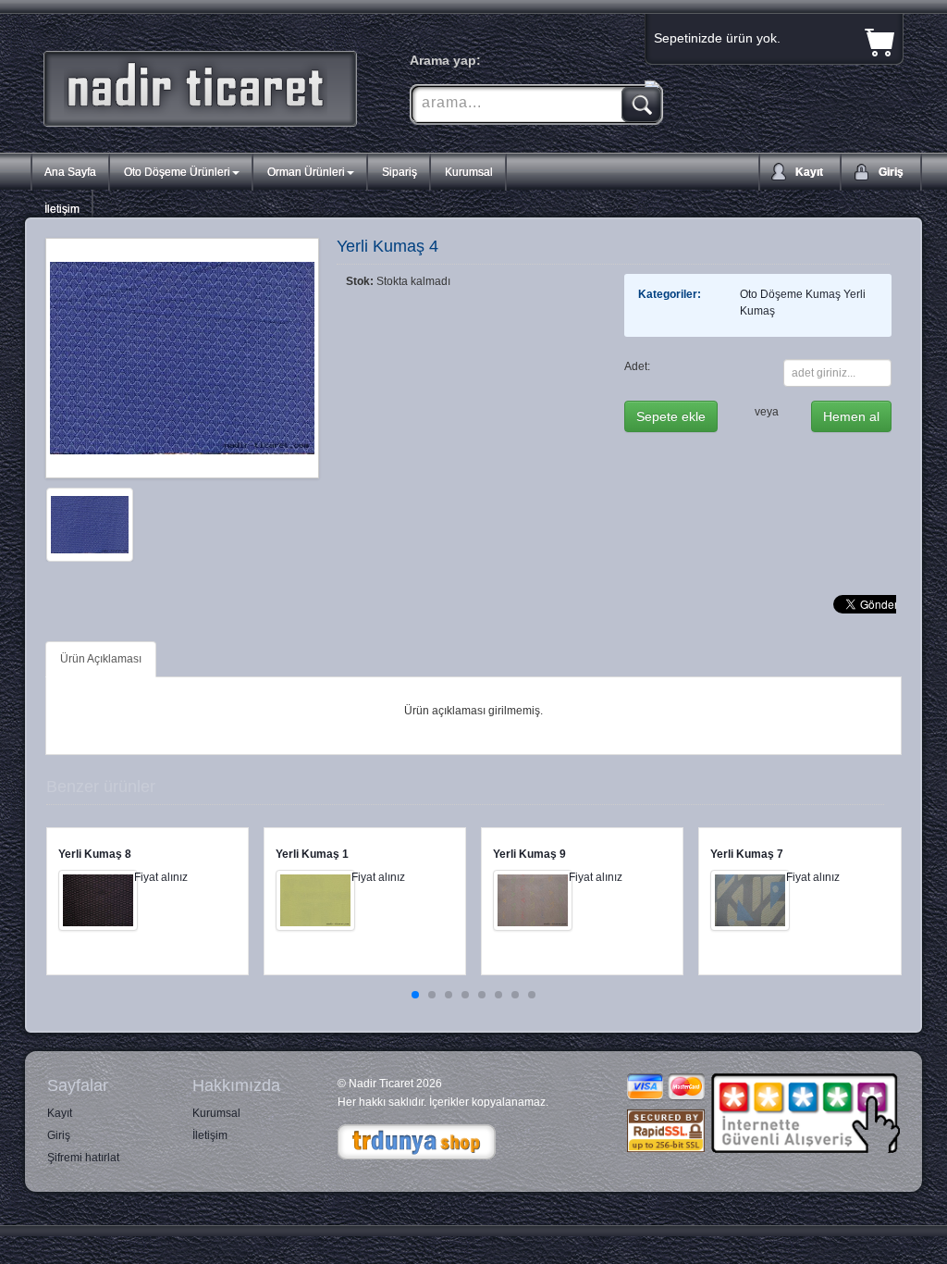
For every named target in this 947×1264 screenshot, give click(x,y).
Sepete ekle (671, 416)
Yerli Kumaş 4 (387, 246)
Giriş (891, 172)
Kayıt (809, 172)
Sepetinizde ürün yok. (717, 38)
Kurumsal (469, 172)
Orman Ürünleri (306, 172)
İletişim (62, 209)
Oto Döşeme (771, 294)
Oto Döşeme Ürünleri (177, 172)
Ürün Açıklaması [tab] (100, 658)
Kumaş (823, 294)
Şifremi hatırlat (83, 1157)
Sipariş (399, 172)
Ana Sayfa (70, 172)
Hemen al (851, 416)
